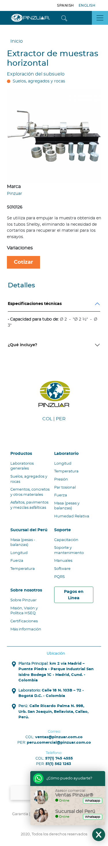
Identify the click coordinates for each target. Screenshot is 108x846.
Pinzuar (14, 193)
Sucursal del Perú (29, 530)
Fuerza (60, 495)
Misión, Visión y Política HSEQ (24, 610)
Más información (25, 629)
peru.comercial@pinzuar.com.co (59, 743)
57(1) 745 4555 (59, 758)
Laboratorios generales (22, 466)
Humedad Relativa (71, 516)
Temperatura (66, 471)
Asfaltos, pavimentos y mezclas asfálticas (29, 505)
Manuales (63, 561)
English (87, 5)
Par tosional (65, 487)
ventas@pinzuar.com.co (59, 737)
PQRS (59, 577)
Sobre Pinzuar (23, 600)
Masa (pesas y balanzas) (66, 506)
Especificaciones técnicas (35, 304)
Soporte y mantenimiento (69, 550)
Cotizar (23, 262)
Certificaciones (24, 621)
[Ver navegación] (100, 18)
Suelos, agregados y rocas (39, 81)
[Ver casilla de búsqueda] (64, 18)
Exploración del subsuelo (36, 74)
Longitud (62, 464)
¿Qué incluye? (22, 345)
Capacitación (66, 540)
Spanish (65, 5)
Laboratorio (66, 453)
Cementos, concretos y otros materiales (30, 492)
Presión (61, 479)
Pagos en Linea (74, 594)
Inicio (16, 41)
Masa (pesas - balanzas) (22, 542)
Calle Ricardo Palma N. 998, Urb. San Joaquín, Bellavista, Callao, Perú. (53, 711)
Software (62, 569)
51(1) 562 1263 (58, 764)
